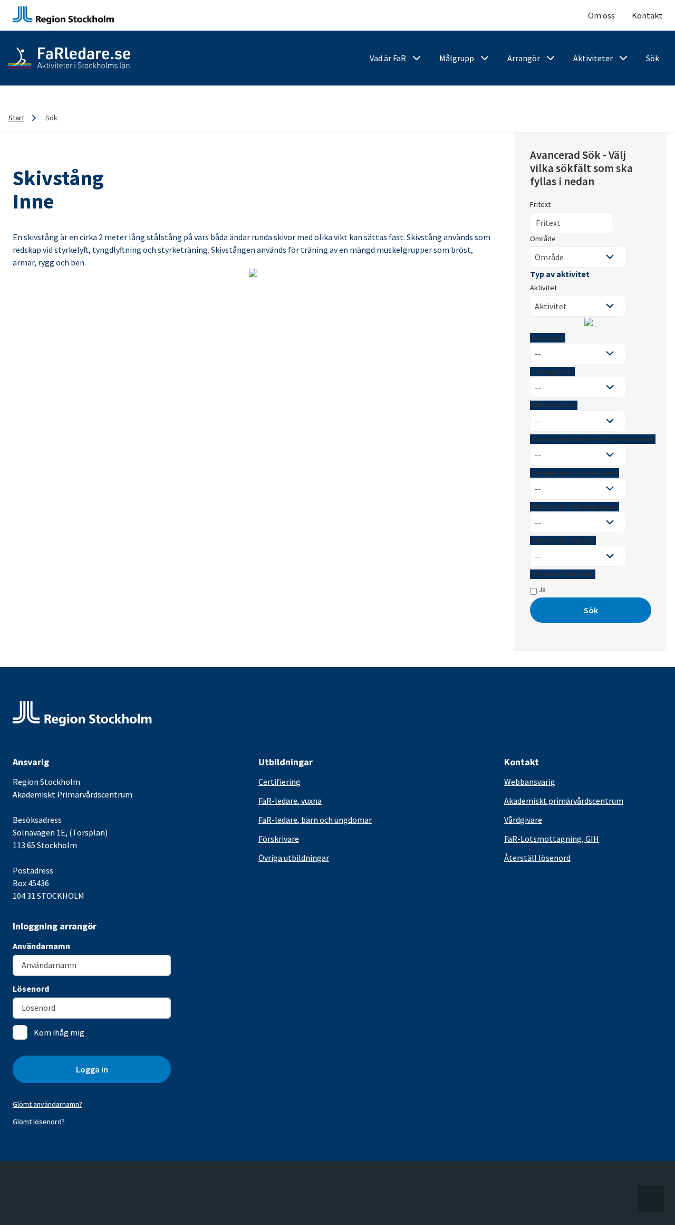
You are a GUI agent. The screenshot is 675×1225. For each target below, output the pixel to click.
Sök (591, 610)
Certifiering (279, 781)
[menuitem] (396, 58)
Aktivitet (543, 287)
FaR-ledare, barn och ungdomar (315, 819)
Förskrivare (278, 838)
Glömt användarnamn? (47, 1104)
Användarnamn (41, 946)
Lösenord (31, 988)
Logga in (92, 1069)
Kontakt (647, 15)
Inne (33, 201)
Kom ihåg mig (59, 1032)
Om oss (601, 15)
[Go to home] (69, 58)
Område (543, 238)
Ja (541, 589)
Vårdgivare (523, 819)
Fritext (540, 204)
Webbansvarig (529, 781)
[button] (651, 1198)
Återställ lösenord (537, 857)
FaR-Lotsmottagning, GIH (551, 838)
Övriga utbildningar (293, 857)
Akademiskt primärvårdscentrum (563, 800)
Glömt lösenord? (39, 1121)
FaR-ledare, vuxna (290, 800)
